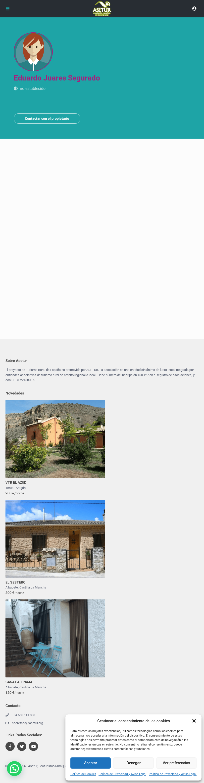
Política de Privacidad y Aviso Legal (122, 774)
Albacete (11, 587)
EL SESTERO (15, 582)
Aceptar (90, 763)
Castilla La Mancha (32, 587)
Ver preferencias (176, 763)
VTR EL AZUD (15, 482)
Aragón (21, 488)
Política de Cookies (83, 774)
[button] (194, 720)
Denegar (134, 763)
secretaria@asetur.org (27, 723)
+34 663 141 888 (23, 715)
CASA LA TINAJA (18, 682)
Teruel (9, 488)
